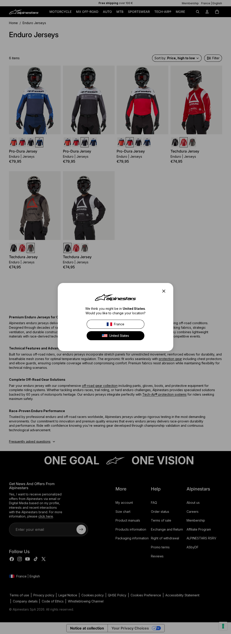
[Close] (165, 291)
